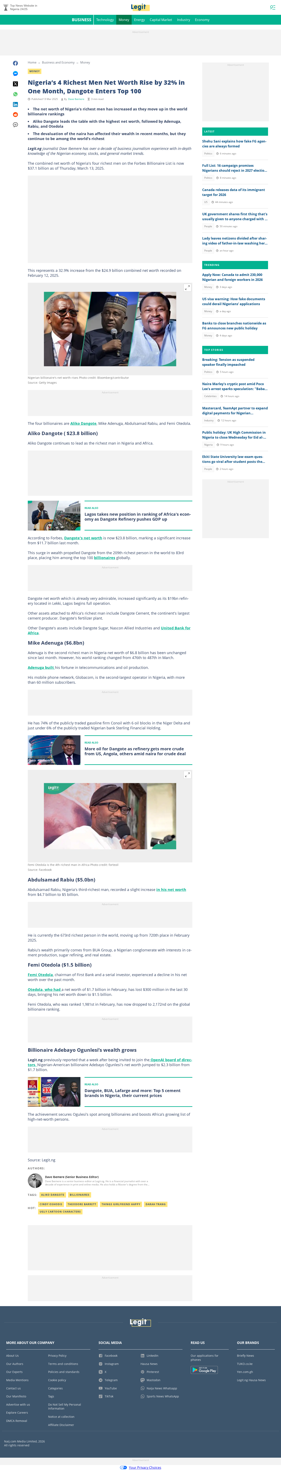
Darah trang (156, 1204)
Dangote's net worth (83, 537)
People (208, 226)
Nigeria (208, 444)
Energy (139, 19)
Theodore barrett (82, 1204)
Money (124, 19)
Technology (105, 19)
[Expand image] (187, 288)
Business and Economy (58, 62)
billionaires (104, 557)
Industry (183, 19)
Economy (202, 19)
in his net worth (171, 889)
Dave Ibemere (76, 99)
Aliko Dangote (83, 423)
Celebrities (210, 396)
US (206, 202)
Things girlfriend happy (121, 1204)
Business (81, 19)
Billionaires (79, 1195)
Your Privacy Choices (145, 1467)
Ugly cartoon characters (60, 1211)
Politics (208, 153)
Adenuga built (41, 667)
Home (32, 62)
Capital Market (161, 19)
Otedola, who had (45, 989)
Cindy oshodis (51, 1204)
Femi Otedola (40, 974)
